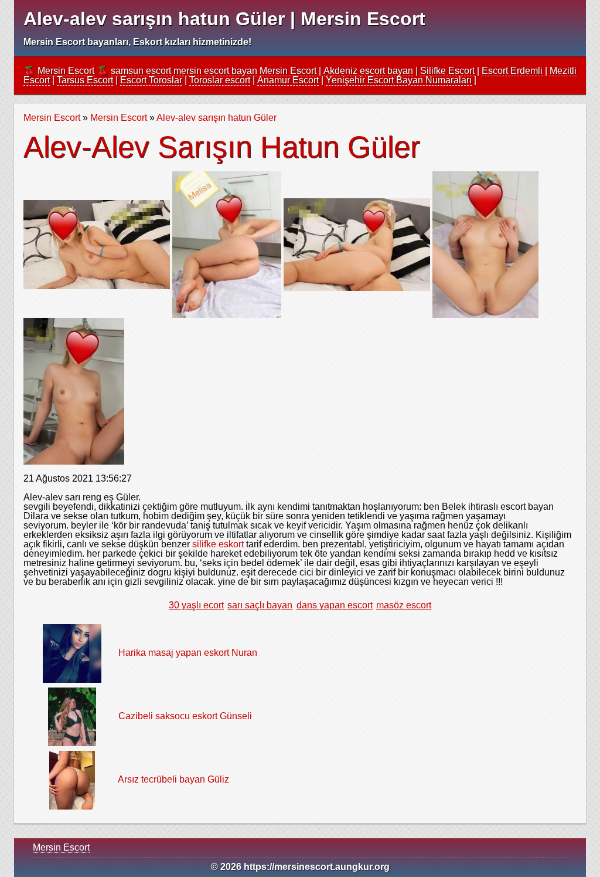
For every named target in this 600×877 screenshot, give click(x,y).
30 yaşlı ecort (196, 605)
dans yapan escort (334, 605)
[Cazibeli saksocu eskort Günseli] (72, 716)
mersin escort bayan (215, 71)
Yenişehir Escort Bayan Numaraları (399, 80)
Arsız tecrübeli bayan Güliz (173, 779)
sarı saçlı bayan (259, 605)
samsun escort (141, 71)
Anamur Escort (288, 80)
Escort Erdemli (512, 71)
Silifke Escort (447, 71)
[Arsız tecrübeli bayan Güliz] (71, 779)
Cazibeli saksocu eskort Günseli (185, 716)
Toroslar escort (219, 80)
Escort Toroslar (151, 80)
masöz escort (403, 605)
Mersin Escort (66, 71)
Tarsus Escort (85, 80)
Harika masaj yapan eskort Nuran (187, 653)
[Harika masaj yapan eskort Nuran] (72, 653)
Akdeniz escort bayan (368, 71)
